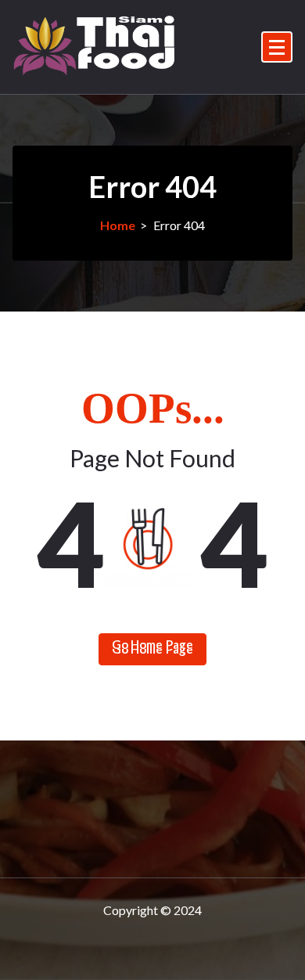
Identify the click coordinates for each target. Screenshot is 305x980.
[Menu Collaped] (276, 47)
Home (117, 225)
